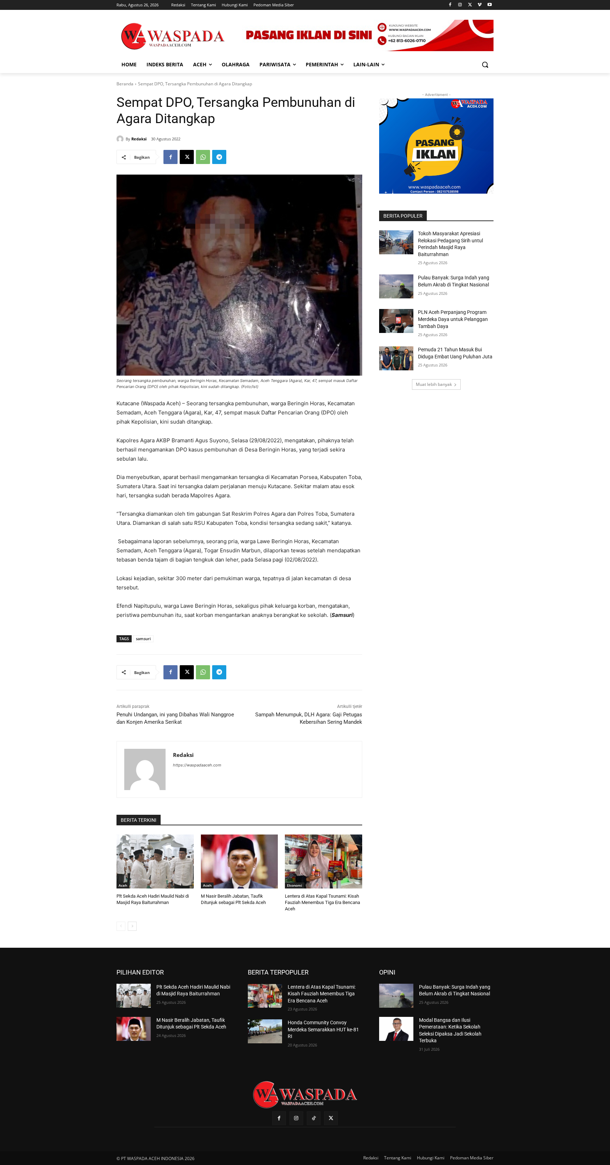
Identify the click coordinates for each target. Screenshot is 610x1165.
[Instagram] (460, 5)
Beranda (124, 84)
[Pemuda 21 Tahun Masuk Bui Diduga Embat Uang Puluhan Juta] (396, 358)
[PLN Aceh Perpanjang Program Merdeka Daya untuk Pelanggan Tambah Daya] (396, 321)
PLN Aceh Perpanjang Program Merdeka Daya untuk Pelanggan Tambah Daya (453, 319)
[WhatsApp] (203, 157)
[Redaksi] (121, 138)
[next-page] (132, 926)
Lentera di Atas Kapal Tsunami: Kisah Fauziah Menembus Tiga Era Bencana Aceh (322, 902)
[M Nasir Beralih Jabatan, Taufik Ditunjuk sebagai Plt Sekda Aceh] (239, 861)
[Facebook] (450, 5)
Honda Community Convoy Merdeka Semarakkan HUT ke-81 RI (323, 1029)
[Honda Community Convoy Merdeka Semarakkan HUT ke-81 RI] (265, 1031)
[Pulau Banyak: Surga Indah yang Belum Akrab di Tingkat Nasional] (396, 286)
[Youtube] (489, 5)
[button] (485, 64)
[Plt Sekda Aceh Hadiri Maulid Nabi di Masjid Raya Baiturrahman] (155, 861)
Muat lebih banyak (434, 384)
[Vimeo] (480, 5)
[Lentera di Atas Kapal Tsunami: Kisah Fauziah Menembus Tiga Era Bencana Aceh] (323, 861)
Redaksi (138, 138)
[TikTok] (314, 1118)
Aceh (123, 885)
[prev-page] (120, 926)
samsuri (143, 638)
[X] (470, 5)
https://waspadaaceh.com (197, 765)
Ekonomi (294, 885)
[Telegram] (219, 157)
